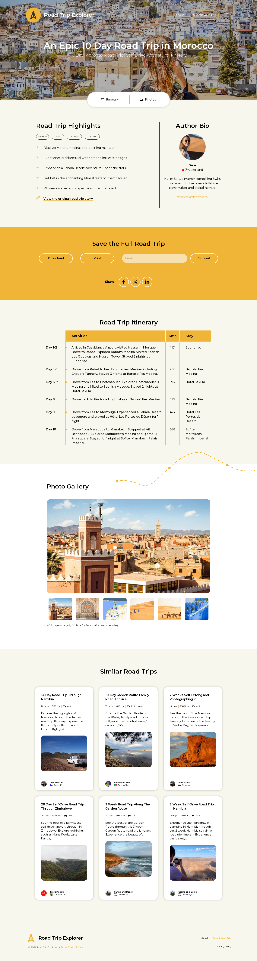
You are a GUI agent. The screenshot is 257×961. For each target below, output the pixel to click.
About (180, 15)
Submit (204, 258)
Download (56, 258)
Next (208, 489)
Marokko (42, 136)
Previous (198, 489)
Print (97, 258)
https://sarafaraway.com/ (192, 197)
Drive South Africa (72, 947)
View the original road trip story (68, 198)
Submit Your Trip (204, 15)
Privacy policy (223, 946)
